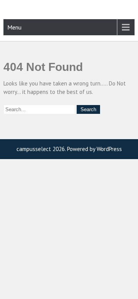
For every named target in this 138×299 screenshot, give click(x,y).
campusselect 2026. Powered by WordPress (69, 149)
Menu (14, 27)
